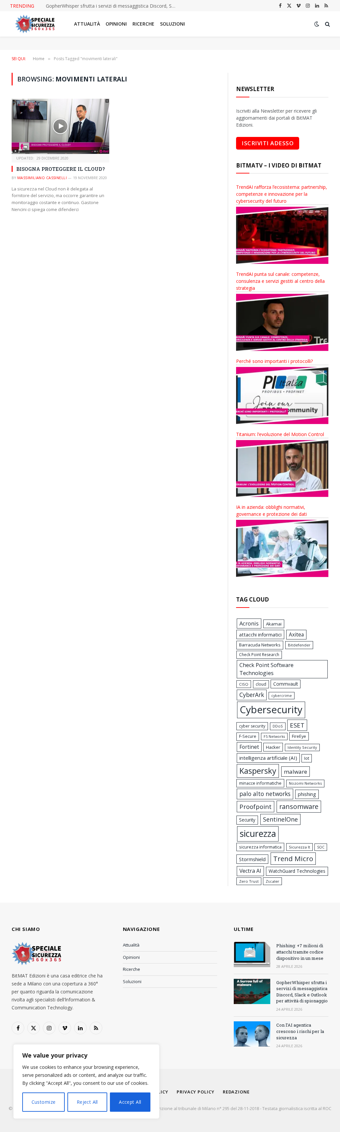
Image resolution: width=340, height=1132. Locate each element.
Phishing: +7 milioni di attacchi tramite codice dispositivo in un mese (299, 952)
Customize (44, 1102)
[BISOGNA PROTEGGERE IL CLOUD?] (60, 126)
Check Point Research (259, 654)
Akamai (274, 624)
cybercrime (281, 695)
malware (295, 771)
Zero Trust (249, 881)
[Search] (327, 24)
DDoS (278, 726)
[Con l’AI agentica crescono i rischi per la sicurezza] (252, 1034)
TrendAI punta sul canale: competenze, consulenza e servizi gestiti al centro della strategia (280, 281)
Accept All (130, 1102)
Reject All (87, 1102)
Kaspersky (257, 770)
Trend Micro (293, 858)
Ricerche (143, 24)
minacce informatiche (260, 783)
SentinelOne (280, 819)
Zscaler (272, 881)
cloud (261, 684)
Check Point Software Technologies (266, 669)
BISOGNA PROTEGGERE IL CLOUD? (60, 169)
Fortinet (249, 746)
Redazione (236, 1092)
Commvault (285, 684)
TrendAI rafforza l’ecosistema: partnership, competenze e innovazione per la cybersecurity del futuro (281, 194)
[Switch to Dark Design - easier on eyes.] (317, 24)
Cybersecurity (271, 709)
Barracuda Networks (260, 645)
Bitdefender (299, 644)
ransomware (298, 806)
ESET (297, 725)
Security (247, 820)
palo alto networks (265, 794)
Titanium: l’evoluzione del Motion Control (280, 434)
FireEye (299, 736)
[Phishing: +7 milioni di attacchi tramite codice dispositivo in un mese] (252, 954)
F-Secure (247, 736)
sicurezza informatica (260, 847)
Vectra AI (250, 870)
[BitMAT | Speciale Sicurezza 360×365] (35, 24)
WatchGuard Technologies (297, 871)
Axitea (296, 634)
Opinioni (116, 24)
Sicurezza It (299, 847)
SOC (320, 847)
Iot (306, 758)
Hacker (273, 747)
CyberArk (251, 695)
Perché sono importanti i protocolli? (274, 361)
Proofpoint (255, 806)
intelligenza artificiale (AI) (268, 757)
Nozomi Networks (305, 783)
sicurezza (258, 834)
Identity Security (302, 747)
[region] (86, 1081)
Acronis (249, 623)
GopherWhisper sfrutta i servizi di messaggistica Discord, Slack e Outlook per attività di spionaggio (302, 991)
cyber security (252, 726)
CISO (243, 684)
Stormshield (252, 859)
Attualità (87, 24)
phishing (307, 794)
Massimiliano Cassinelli (42, 177)
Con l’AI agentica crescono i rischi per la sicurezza (99, 6)
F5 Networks (274, 736)
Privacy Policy (195, 1092)
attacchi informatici (260, 634)
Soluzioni (172, 24)
